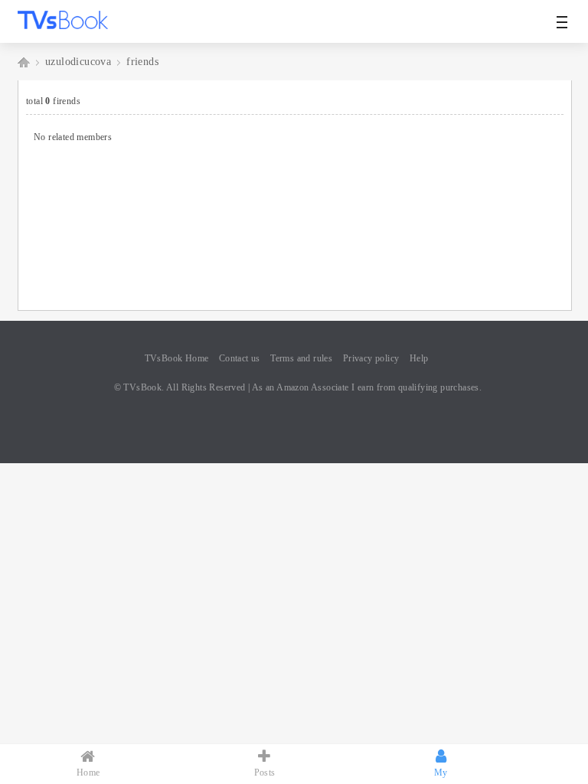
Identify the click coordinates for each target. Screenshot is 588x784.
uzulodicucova (78, 61)
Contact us (239, 358)
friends (142, 61)
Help (419, 358)
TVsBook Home (177, 358)
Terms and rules (301, 358)
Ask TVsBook (24, 62)
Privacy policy (371, 358)
